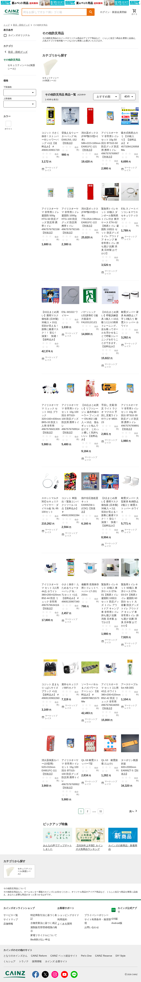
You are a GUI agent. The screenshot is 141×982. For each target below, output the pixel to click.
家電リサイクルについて (43, 935)
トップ (6, 25)
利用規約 (62, 919)
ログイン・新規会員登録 (113, 12)
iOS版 (114, 918)
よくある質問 (64, 923)
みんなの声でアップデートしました (57, 847)
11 (100, 811)
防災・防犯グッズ (21, 25)
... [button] (94, 810)
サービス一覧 (10, 915)
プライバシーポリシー (96, 915)
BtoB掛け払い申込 (40, 939)
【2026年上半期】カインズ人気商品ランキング (89, 847)
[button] (91, 12)
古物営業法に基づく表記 (43, 923)
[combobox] (51, 12)
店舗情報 (8, 923)
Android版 (116, 923)
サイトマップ (10, 919)
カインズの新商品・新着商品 (122, 847)
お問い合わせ (91, 927)
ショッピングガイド (68, 915)
